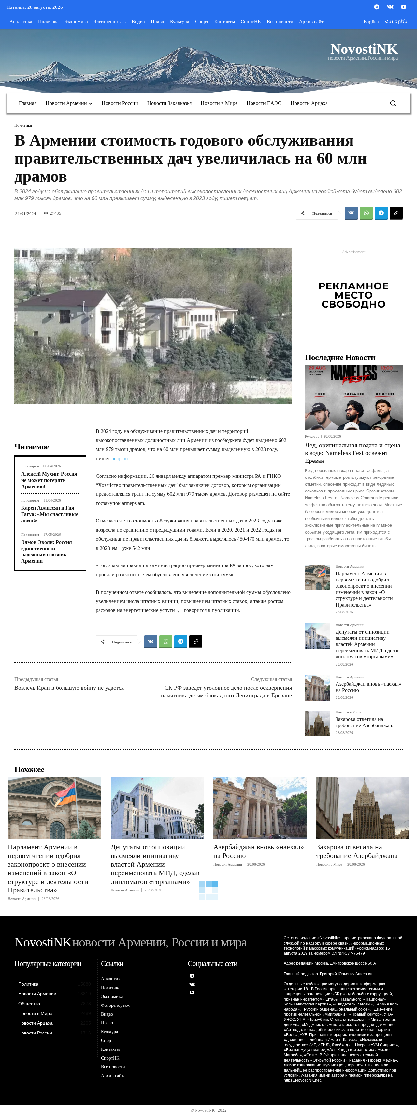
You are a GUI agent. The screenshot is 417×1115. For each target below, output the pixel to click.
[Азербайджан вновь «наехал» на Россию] (317, 688)
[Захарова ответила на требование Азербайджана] (317, 723)
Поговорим (30, 466)
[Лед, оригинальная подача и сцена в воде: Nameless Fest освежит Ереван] (354, 397)
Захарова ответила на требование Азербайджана (357, 851)
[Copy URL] (396, 213)
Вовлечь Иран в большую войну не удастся (69, 687)
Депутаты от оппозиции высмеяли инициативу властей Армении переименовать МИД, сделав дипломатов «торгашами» (368, 644)
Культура (312, 436)
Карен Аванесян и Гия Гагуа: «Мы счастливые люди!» (49, 514)
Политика (23, 125)
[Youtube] (403, 7)
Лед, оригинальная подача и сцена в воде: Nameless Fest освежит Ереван (352, 452)
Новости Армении (350, 566)
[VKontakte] (390, 7)
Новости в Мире (348, 712)
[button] (393, 103)
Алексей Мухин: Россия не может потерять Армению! (49, 480)
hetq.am (119, 458)
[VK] (351, 213)
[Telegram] (376, 7)
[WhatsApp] (366, 213)
